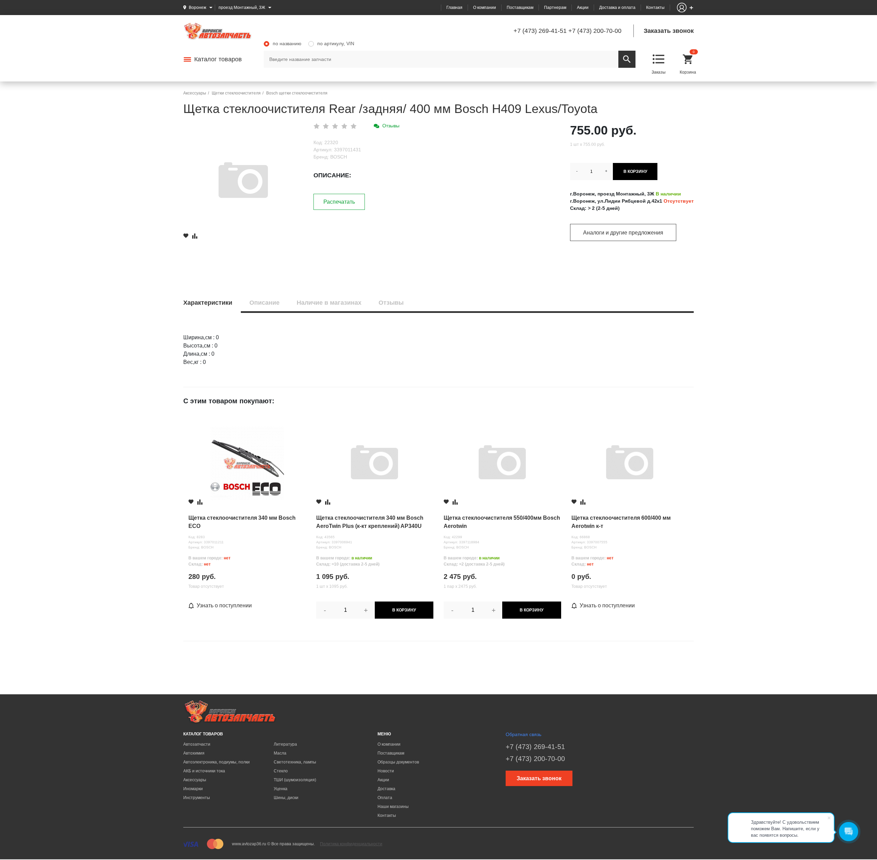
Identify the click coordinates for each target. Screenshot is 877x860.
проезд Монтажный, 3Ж (242, 7)
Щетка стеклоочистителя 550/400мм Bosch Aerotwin (502, 522)
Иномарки (193, 788)
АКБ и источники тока (204, 771)
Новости (386, 771)
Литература (285, 744)
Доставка (386, 788)
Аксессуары (194, 779)
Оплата (385, 797)
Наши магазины (393, 806)
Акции (583, 7)
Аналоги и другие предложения (623, 233)
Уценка (280, 788)
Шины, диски (286, 797)
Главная (454, 7)
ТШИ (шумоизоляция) (295, 779)
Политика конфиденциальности (351, 844)
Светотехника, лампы (295, 762)
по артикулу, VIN (335, 43)
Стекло (281, 771)
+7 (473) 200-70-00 (594, 30)
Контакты (655, 7)
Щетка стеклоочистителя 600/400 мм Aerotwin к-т (621, 522)
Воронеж (197, 7)
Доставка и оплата (617, 7)
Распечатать (339, 202)
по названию (287, 43)
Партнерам (555, 7)
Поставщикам (520, 7)
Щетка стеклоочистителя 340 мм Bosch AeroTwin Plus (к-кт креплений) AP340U (369, 522)
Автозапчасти (196, 744)
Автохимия (194, 753)
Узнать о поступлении (224, 605)
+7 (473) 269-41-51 (540, 30)
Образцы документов (398, 762)
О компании (484, 7)
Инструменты (196, 797)
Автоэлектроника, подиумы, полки (216, 762)
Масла (280, 753)
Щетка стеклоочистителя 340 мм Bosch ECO (242, 522)
